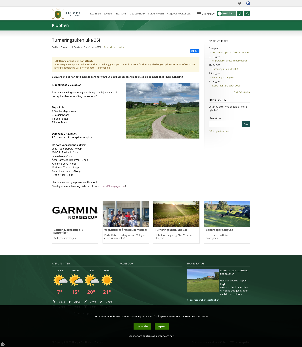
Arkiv (121, 47)
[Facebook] (248, 3)
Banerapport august (223, 77)
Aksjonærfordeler (178, 13)
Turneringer (156, 13)
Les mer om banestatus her (204, 299)
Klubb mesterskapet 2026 (226, 85)
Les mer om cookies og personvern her (151, 335)
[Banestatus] (203, 280)
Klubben (95, 13)
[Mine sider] (240, 3)
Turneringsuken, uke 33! (225, 68)
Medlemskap (137, 13)
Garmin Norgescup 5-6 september (231, 52)
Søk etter (215, 118)
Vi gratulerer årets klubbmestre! (229, 60)
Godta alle (142, 326)
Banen (108, 13)
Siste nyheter (110, 47)
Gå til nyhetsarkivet (219, 131)
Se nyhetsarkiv (243, 91)
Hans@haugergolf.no (113, 186)
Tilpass (161, 326)
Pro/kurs (120, 13)
